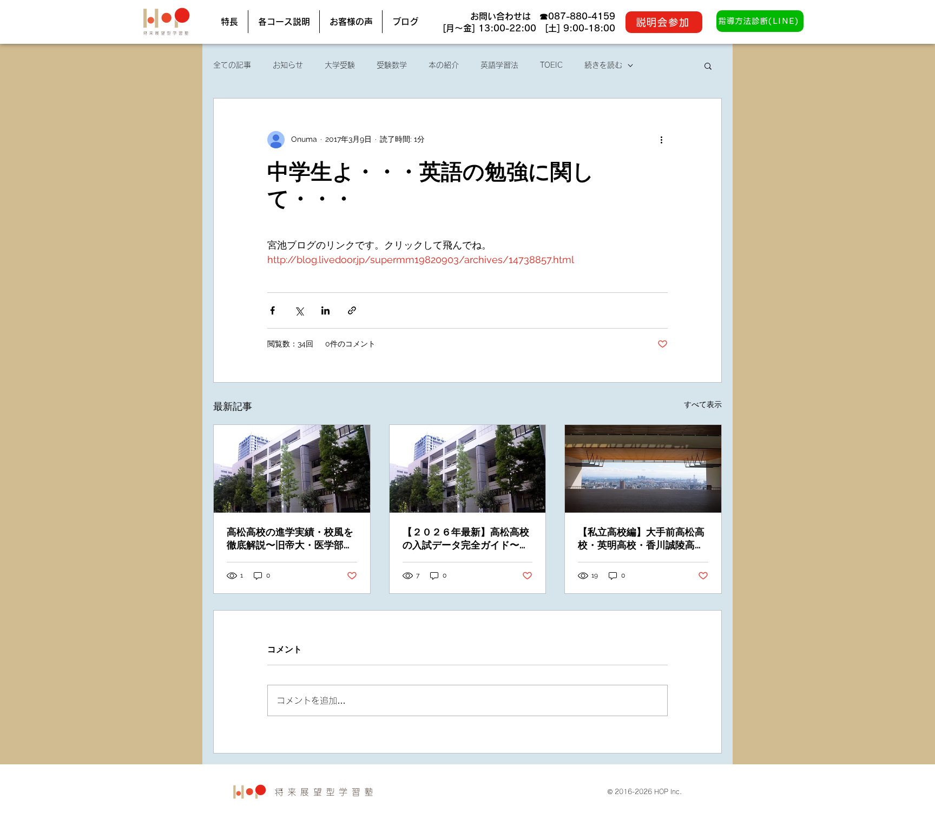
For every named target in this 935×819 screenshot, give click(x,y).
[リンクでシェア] (352, 310)
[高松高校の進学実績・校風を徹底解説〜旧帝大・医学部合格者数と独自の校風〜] (292, 469)
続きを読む (603, 65)
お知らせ (288, 65)
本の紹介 (444, 65)
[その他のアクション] (661, 139)
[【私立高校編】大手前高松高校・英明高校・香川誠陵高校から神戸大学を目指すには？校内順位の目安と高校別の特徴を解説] (643, 469)
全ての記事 (232, 65)
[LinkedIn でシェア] (325, 310)
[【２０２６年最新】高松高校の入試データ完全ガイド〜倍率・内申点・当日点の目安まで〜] (468, 469)
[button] (708, 65)
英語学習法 (499, 65)
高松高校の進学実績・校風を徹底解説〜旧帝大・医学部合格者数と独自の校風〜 (290, 539)
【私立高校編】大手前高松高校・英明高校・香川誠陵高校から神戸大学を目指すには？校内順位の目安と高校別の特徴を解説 (641, 539)
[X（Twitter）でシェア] (299, 310)
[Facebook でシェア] (272, 310)
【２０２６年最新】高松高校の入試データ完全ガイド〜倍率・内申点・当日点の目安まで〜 (466, 539)
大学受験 (340, 65)
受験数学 (392, 65)
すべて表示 (703, 404)
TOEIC (551, 65)
